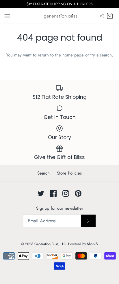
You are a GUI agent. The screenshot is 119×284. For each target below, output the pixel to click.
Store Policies (69, 173)
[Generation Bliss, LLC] (59, 16)
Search (43, 173)
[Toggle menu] (7, 16)
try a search (101, 55)
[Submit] (88, 221)
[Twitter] (41, 193)
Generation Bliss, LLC (50, 244)
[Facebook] (53, 193)
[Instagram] (65, 193)
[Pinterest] (78, 193)
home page (73, 55)
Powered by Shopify (83, 244)
